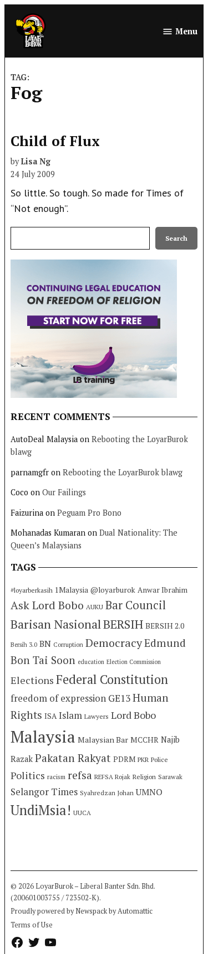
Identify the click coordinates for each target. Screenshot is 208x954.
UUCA (82, 812)
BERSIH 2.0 (164, 625)
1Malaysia (71, 590)
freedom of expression (58, 698)
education (91, 662)
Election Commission (133, 662)
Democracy (113, 642)
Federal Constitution (112, 679)
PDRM (124, 759)
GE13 (119, 698)
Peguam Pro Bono (89, 512)
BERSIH (123, 624)
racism (56, 776)
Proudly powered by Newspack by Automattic (82, 911)
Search (176, 238)
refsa (80, 775)
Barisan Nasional (56, 624)
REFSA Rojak (112, 776)
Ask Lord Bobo (47, 605)
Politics (28, 775)
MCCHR (144, 740)
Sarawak (170, 776)
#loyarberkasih (32, 590)
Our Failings (64, 492)
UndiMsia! (41, 810)
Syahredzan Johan (107, 793)
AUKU (94, 607)
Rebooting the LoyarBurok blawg (122, 472)
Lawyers (96, 716)
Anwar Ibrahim (162, 590)
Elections (32, 680)
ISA (50, 716)
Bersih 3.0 (24, 645)
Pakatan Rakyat (73, 758)
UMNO (149, 792)
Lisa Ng (35, 161)
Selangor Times (44, 791)
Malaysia (43, 736)
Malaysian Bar (103, 739)
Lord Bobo (133, 715)
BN (45, 643)
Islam (70, 715)
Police (159, 759)
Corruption (68, 645)
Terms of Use (32, 925)
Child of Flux (55, 141)
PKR (143, 759)
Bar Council (135, 605)
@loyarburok (112, 590)
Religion (144, 776)
